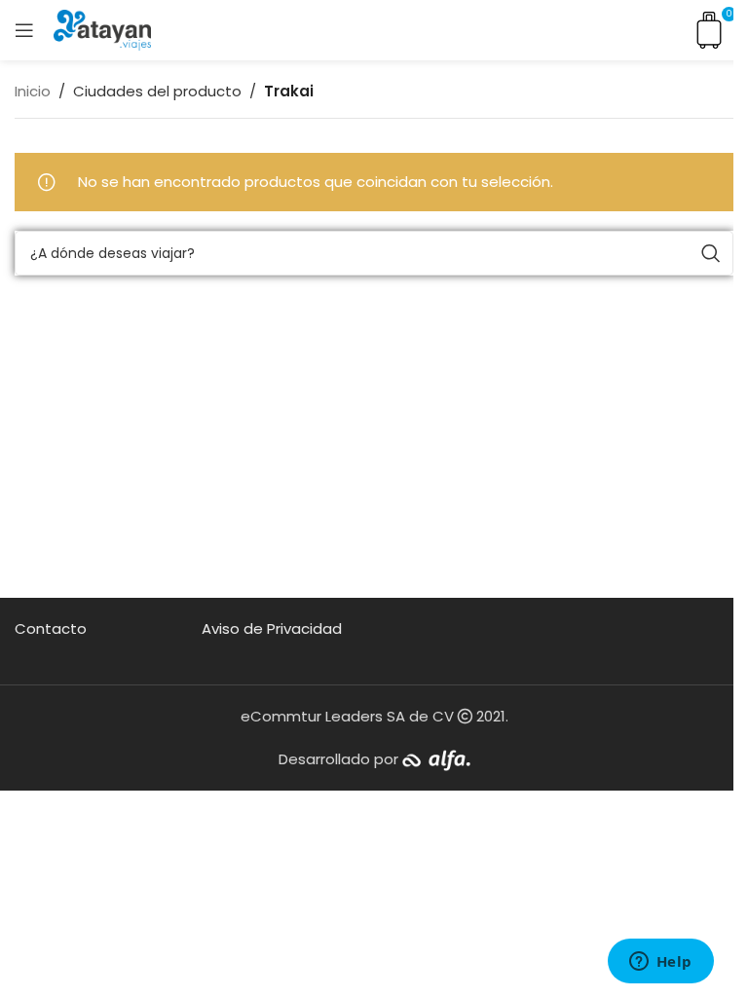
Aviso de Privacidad (272, 628)
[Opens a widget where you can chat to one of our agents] (660, 963)
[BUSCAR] (711, 253)
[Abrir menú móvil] (24, 30)
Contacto (51, 628)
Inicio (33, 91)
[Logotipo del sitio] (102, 28)
